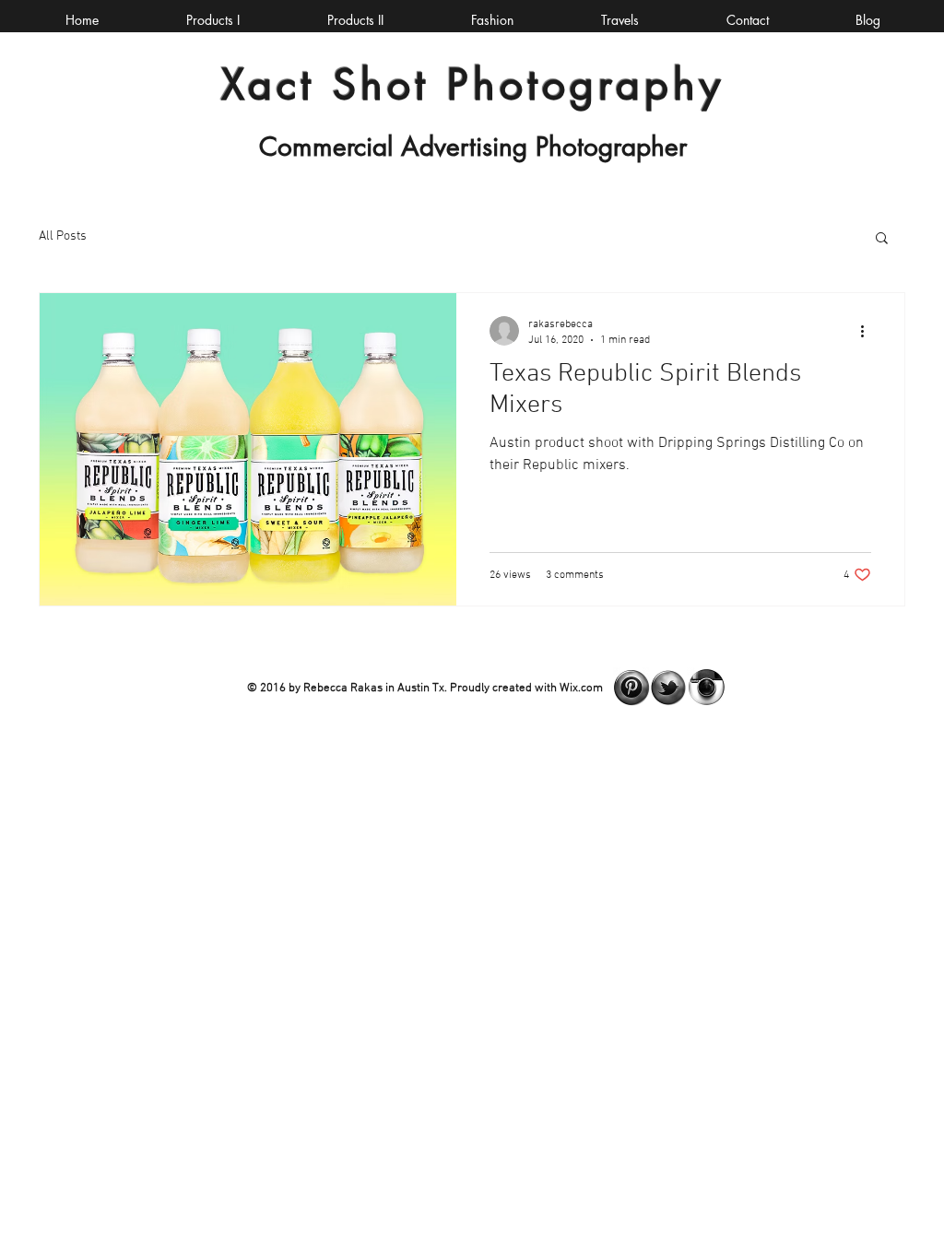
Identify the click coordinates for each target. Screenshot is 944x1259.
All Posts (63, 236)
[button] (882, 239)
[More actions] (868, 331)
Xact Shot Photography (473, 84)
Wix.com (581, 688)
